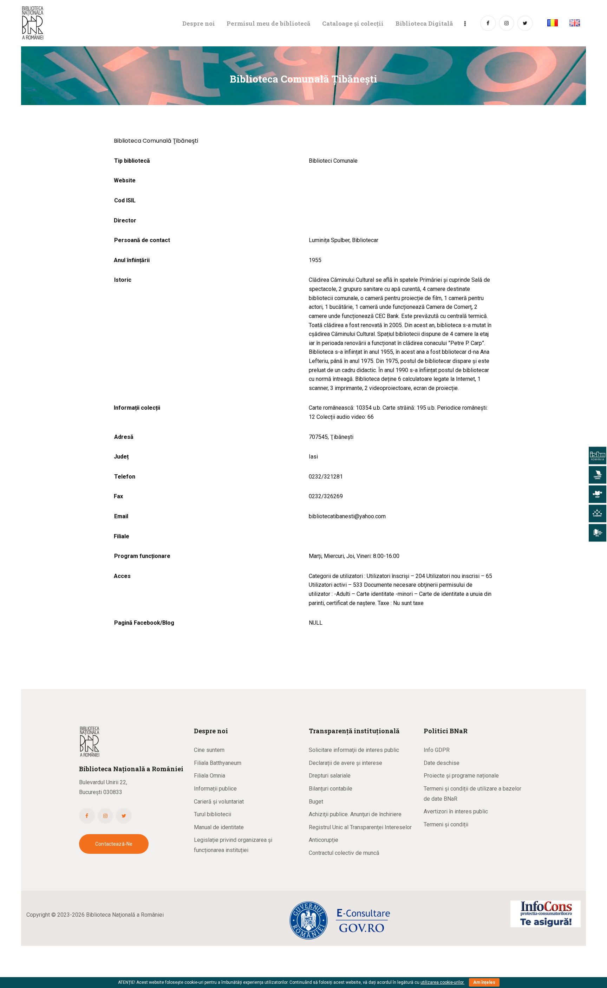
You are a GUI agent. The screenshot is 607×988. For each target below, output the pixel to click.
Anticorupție (323, 840)
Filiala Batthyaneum (217, 763)
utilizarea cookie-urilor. (442, 982)
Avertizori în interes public (456, 811)
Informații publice (215, 788)
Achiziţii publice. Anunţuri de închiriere (355, 814)
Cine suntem (209, 750)
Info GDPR (437, 750)
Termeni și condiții (446, 824)
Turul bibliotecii (212, 814)
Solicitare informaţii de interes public (354, 750)
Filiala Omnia (209, 775)
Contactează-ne (113, 844)
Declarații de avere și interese (345, 763)
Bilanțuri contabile (330, 788)
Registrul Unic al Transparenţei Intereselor (360, 827)
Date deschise (441, 763)
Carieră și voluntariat (219, 801)
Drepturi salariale (330, 775)
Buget (316, 801)
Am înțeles (484, 982)
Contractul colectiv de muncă (344, 853)
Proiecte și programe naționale (461, 775)
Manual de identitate (219, 827)
